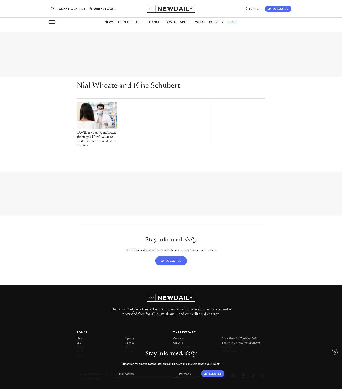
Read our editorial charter (197, 314)
